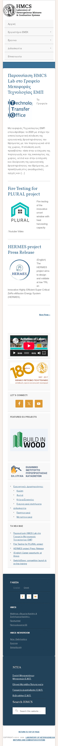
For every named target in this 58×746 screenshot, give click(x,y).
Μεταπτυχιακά (24, 516)
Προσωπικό (15, 620)
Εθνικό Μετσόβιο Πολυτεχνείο (28, 684)
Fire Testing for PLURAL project (24, 191)
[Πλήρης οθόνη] (44, 353)
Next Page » (44, 314)
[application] (29, 345)
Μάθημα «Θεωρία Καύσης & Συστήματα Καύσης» (23, 615)
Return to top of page (29, 732)
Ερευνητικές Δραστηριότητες (28, 486)
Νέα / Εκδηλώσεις (18, 639)
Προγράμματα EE (18, 624)
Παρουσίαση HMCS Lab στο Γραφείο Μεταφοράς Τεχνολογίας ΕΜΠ (27, 84)
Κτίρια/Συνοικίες (25, 499)
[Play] (14, 353)
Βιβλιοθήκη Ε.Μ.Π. (22, 695)
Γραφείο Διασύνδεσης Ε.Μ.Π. (28, 689)
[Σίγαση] (39, 353)
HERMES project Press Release (24, 250)
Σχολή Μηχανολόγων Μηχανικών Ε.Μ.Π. (23, 677)
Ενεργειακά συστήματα (29, 503)
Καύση (20, 490)
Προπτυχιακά (23, 512)
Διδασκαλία (19, 508)
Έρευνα (14, 643)
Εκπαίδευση (16, 647)
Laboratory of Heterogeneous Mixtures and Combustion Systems (34, 738)
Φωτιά (20, 495)
